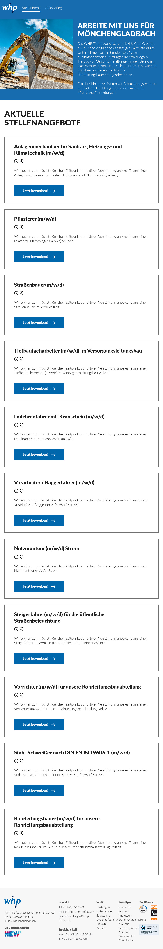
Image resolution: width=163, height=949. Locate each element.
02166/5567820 (73, 907)
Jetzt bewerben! (35, 191)
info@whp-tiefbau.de (81, 911)
